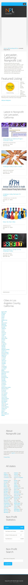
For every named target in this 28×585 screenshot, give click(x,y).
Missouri (6, 492)
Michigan (6, 491)
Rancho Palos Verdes (6, 387)
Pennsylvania (6, 503)
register (13, 453)
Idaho (15, 483)
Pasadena (3, 383)
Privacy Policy (7, 457)
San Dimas (3, 391)
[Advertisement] (14, 33)
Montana (6, 494)
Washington (16, 509)
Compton (3, 334)
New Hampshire (7, 497)
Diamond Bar (4, 338)
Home (5, 48)
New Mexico (6, 498)
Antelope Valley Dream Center (12, 166)
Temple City (4, 408)
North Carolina (17, 494)
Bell (2, 321)
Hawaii (15, 482)
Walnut (2, 411)
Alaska (5, 473)
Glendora (3, 348)
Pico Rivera (3, 384)
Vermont (6, 509)
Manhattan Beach (5, 372)
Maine (15, 489)
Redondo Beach (4, 388)
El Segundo (3, 344)
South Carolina (7, 504)
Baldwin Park (4, 320)
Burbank (3, 327)
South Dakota (17, 504)
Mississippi (16, 492)
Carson (3, 330)
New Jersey (16, 497)
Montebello (4, 376)
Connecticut (6, 477)
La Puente (3, 358)
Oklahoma (6, 501)
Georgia (5, 482)
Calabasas (3, 328)
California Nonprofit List (12, 48)
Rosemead (3, 390)
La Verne (3, 359)
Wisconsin (6, 510)
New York (6, 500)
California (6, 476)
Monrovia (3, 374)
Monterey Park (4, 377)
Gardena (3, 345)
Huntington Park (4, 353)
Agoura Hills (4, 311)
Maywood (3, 373)
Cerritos (3, 331)
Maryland (6, 489)
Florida (15, 480)
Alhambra (3, 313)
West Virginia (17, 510)
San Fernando (4, 392)
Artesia (3, 316)
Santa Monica (4, 399)
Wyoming (6, 512)
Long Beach (4, 366)
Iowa (5, 483)
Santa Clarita (4, 397)
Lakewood (3, 360)
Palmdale (3, 380)
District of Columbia (18, 477)
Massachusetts (17, 488)
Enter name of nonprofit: (9, 558)
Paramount (3, 381)
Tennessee (6, 506)
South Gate (3, 405)
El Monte (3, 342)
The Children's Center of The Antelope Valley (12, 250)
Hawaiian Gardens (5, 349)
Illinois (5, 485)
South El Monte (4, 404)
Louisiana (6, 488)
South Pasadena (5, 406)
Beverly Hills (4, 325)
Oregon (16, 501)
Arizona (15, 474)
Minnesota (16, 491)
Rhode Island (17, 503)
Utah (5, 507)
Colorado (16, 476)
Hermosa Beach (4, 352)
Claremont (3, 332)
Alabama (16, 473)
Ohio (15, 500)
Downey (3, 339)
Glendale (3, 346)
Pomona (3, 386)
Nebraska (16, 495)
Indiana (15, 485)
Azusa (2, 318)
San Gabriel (4, 394)
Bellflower (3, 324)
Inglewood (3, 355)
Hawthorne (3, 351)
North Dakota (7, 495)
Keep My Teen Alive (9, 222)
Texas (15, 506)
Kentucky (16, 486)
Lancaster (3, 362)
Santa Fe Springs (5, 398)
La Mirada (3, 356)
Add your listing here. (6, 100)
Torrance (3, 409)
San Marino (3, 395)
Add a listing (16, 582)
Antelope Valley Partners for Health (12, 194)
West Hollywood (5, 413)
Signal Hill (3, 402)
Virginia (15, 507)
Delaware (6, 480)
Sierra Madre (4, 401)
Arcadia (3, 314)
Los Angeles (4, 367)
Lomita (2, 365)
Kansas (5, 486)
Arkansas (6, 474)
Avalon (2, 317)
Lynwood (3, 369)
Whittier (3, 415)
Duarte (2, 341)
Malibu (2, 370)
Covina (2, 335)
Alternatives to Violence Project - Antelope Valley (13, 139)
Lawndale (3, 363)
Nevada (15, 498)
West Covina (4, 412)
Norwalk (3, 379)
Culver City (3, 337)
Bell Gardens (4, 323)
